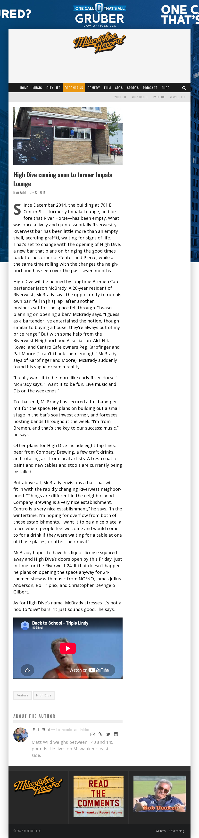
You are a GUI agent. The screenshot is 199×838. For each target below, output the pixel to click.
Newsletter (178, 97)
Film (107, 87)
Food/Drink (74, 87)
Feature (23, 695)
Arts (119, 87)
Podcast (150, 87)
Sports (133, 87)
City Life (53, 87)
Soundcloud (140, 97)
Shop (165, 87)
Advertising (176, 831)
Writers (161, 831)
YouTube (121, 97)
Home (24, 87)
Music (37, 87)
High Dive (43, 695)
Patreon (159, 97)
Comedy (93, 87)
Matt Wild (19, 193)
